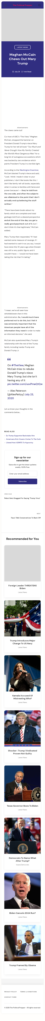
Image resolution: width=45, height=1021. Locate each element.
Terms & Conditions (28, 992)
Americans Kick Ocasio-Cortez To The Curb (23, 439)
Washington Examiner (29, 170)
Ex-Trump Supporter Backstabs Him (20, 436)
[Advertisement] (22, 6)
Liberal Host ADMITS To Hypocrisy (19, 442)
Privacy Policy (10, 992)
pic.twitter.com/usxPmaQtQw (24, 384)
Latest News (22, 47)
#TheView (18, 365)
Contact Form (10, 997)
